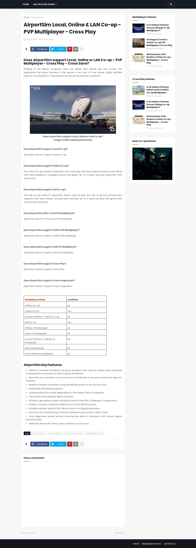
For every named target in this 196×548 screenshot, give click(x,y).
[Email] (75, 49)
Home (26, 17)
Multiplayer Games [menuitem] (44, 4)
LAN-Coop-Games (54, 433)
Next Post (119, 533)
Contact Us (169, 543)
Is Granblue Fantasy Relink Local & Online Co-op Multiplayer (157, 90)
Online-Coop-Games (73, 433)
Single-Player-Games (94, 433)
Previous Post (28, 533)
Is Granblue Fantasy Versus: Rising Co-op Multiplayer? (157, 28)
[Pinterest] (69, 49)
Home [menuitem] (26, 4)
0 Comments (48, 39)
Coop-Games (37, 17)
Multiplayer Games (151, 543)
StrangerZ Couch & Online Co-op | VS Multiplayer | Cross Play (159, 42)
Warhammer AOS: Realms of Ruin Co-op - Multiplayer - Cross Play (159, 58)
